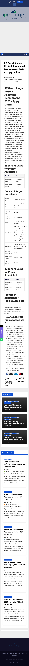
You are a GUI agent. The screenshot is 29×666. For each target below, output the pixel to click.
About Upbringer (13, 659)
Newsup (23, 653)
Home (7, 659)
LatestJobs (16, 401)
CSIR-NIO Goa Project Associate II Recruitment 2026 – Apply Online (14, 439)
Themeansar (14, 655)
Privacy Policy (20, 662)
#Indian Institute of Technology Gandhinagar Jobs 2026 (13, 81)
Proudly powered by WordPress (9, 653)
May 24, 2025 (9, 570)
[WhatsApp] (1, 339)
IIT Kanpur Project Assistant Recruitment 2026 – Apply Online (13, 423)
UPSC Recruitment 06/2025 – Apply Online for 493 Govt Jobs (14, 464)
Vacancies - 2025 (8, 459)
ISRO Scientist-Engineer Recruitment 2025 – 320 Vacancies (13, 532)
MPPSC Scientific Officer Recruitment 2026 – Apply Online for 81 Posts (8, 381)
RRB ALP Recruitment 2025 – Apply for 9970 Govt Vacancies (14, 564)
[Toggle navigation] (13, 54)
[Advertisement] (14, 37)
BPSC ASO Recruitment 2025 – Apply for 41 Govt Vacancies (13, 602)
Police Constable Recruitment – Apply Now (20, 379)
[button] (24, 54)
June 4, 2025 (8, 469)
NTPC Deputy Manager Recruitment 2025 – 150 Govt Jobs (13, 497)
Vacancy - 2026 (7, 403)
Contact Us (20, 659)
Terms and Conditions (11, 662)
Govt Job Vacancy (8, 401)
